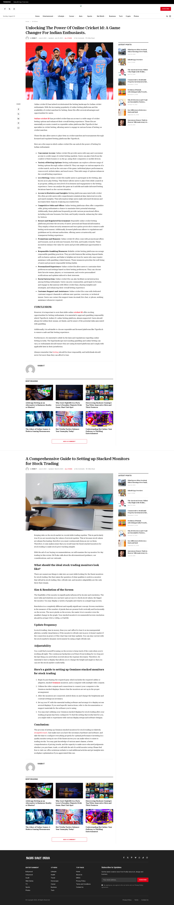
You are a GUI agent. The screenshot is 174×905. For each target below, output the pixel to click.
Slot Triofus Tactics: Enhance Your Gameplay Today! (67, 430)
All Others (68, 38)
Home (37, 16)
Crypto (128, 16)
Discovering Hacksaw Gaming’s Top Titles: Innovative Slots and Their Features (99, 405)
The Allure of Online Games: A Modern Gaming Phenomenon (38, 430)
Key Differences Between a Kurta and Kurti (137, 111)
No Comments (80, 38)
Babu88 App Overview (21, 2)
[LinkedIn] (18, 118)
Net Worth (100, 16)
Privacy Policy (139, 885)
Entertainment (48, 16)
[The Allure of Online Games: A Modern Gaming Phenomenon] (39, 418)
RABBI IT (34, 38)
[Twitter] (18, 114)
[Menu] (170, 16)
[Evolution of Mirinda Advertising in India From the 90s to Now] (122, 92)
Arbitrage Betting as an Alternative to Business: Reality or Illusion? (38, 405)
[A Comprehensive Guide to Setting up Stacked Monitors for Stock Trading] (69, 502)
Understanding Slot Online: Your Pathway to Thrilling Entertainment (99, 431)
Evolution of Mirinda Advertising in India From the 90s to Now (137, 91)
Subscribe (165, 9)
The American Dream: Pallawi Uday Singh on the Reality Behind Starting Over (138, 71)
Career (71, 16)
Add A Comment (69, 441)
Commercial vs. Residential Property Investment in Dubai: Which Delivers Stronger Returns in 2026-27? (138, 81)
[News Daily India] (87, 9)
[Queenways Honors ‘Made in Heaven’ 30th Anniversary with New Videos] (122, 122)
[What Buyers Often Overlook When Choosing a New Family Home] (122, 51)
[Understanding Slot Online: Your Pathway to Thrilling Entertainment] (99, 418)
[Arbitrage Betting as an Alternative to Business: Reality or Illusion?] (39, 392)
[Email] (18, 128)
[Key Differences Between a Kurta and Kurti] (122, 112)
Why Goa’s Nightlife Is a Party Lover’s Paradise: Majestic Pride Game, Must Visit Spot (69, 405)
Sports (89, 16)
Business (112, 16)
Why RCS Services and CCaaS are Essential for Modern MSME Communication (137, 101)
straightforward (40, 733)
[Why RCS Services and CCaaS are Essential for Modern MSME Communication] (122, 102)
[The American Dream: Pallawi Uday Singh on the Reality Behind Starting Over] (122, 72)
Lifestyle (61, 16)
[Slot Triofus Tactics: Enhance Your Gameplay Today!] (69, 418)
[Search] (167, 16)
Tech (121, 16)
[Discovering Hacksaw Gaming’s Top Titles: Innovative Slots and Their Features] (99, 392)
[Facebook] (18, 109)
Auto (80, 16)
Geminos (56, 683)
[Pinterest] (18, 123)
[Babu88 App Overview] (122, 61)
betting (56, 352)
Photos (136, 16)
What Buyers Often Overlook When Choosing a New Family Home (138, 51)
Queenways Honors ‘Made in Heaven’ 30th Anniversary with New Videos (138, 121)
